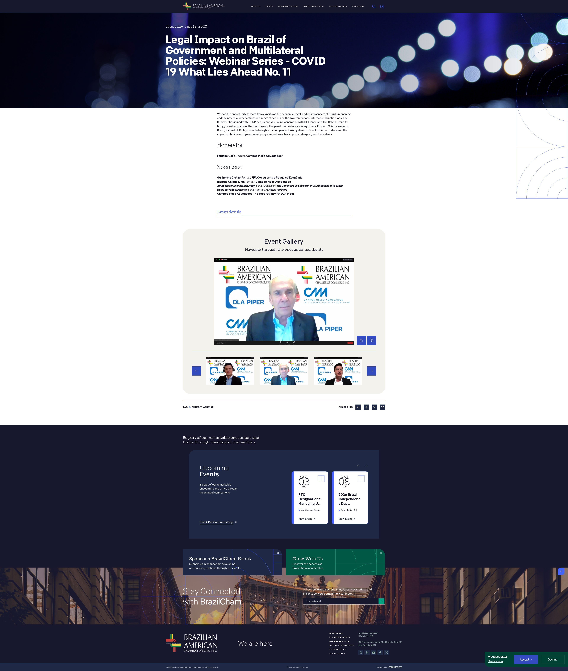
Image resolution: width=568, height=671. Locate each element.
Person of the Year (288, 6)
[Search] (374, 6)
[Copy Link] (361, 340)
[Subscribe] (381, 601)
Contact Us (358, 6)
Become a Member (338, 6)
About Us (256, 6)
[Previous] (196, 371)
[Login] (382, 6)
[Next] (371, 371)
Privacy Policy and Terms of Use (297, 667)
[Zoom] (371, 340)
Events (269, 6)
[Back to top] (561, 571)
